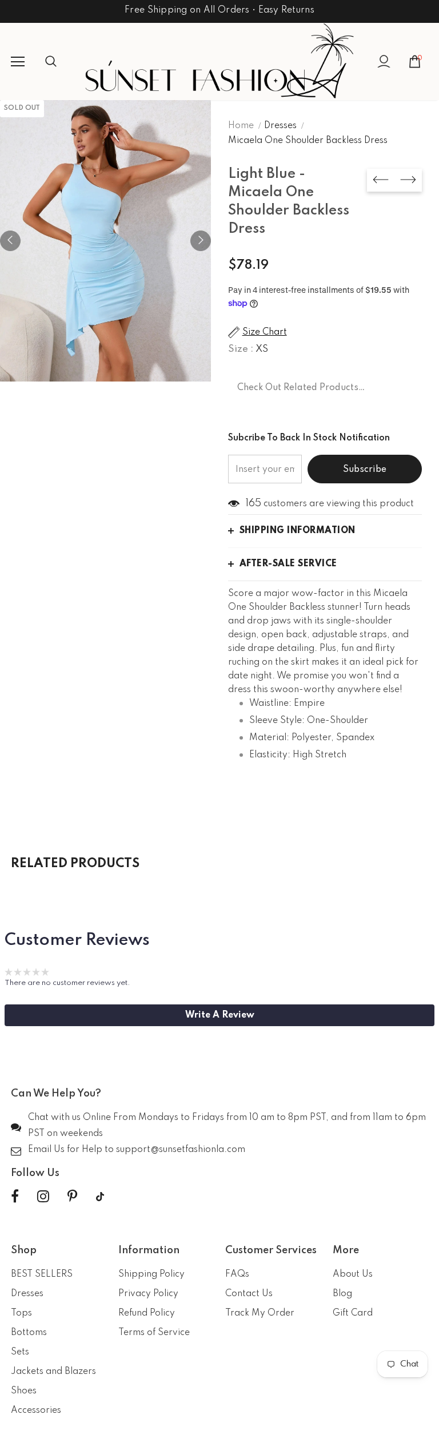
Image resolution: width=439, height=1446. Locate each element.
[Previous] (10, 241)
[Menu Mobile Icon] (18, 62)
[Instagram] (43, 1196)
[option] (105, 241)
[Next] (200, 241)
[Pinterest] (72, 1196)
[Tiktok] (100, 1196)
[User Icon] (384, 61)
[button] (219, 1015)
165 (253, 503)
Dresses (280, 125)
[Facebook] (15, 1196)
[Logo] (219, 60)
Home (241, 125)
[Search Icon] (62, 61)
